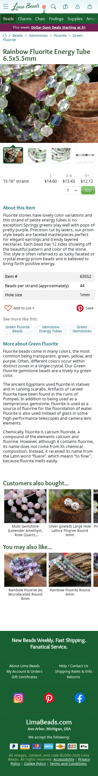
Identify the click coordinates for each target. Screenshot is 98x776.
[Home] (5, 35)
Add (88, 190)
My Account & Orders (24, 671)
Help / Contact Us (73, 665)
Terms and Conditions (68, 763)
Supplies (75, 18)
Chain (40, 18)
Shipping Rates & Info (73, 671)
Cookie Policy (35, 763)
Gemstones (38, 35)
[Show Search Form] (53, 7)
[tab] (13, 155)
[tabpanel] (49, 103)
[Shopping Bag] (89, 7)
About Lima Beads (24, 665)
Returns (73, 676)
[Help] (65, 7)
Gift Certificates (24, 676)
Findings (56, 18)
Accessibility (64, 759)
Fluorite (60, 35)
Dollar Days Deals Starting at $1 (58, 27)
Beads (8, 18)
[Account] (77, 6)
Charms (24, 18)
